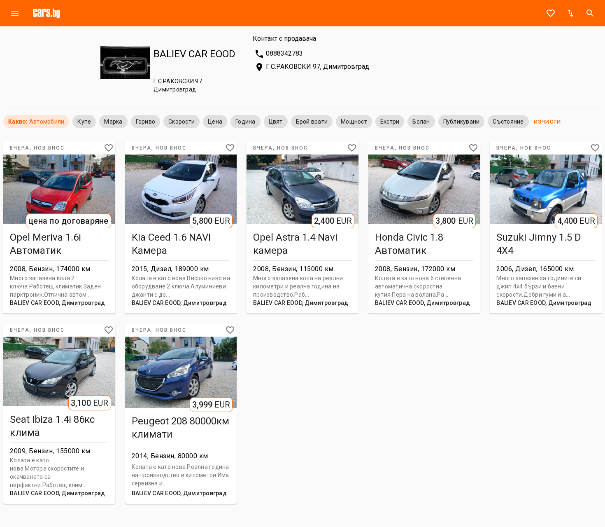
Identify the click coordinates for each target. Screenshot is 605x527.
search (590, 13)
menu (15, 13)
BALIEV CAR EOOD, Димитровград (57, 303)
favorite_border (551, 13)
